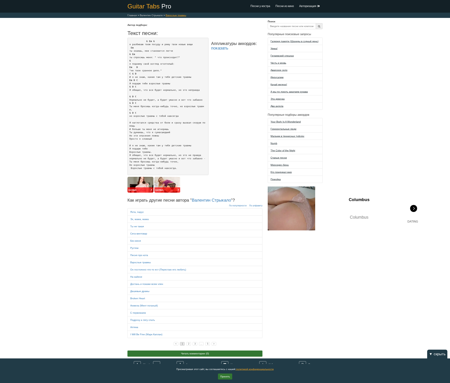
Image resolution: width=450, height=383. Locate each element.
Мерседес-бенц (280, 164)
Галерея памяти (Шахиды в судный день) (295, 41)
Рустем (134, 248)
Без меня (135, 240)
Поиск (271, 21)
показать (219, 48)
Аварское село (279, 70)
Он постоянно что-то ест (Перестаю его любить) (158, 269)
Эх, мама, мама (139, 219)
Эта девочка (278, 98)
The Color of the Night (283, 150)
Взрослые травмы (140, 262)
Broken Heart (137, 298)
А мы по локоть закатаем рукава (289, 91)
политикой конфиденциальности (254, 369)
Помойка (276, 179)
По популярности (238, 205)
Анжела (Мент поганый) (144, 305)
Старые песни (279, 157)
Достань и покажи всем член (146, 284)
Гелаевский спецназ (282, 55)
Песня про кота (139, 255)
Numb (274, 143)
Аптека (134, 327)
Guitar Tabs (149, 6)
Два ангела (277, 106)
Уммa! (274, 48)
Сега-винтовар (138, 233)
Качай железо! (279, 84)
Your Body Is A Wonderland (286, 121)
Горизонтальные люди (283, 128)
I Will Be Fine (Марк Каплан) (146, 334)
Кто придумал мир (281, 172)
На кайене (136, 276)
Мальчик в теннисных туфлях (287, 136)
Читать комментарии (195, 353)
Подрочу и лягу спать (142, 320)
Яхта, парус (137, 212)
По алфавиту (255, 205)
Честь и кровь (278, 62)
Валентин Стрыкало (211, 200)
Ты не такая (137, 226)
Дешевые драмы (139, 291)
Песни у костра (260, 6)
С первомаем (138, 312)
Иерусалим (277, 77)
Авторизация (307, 6)
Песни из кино (284, 6)
